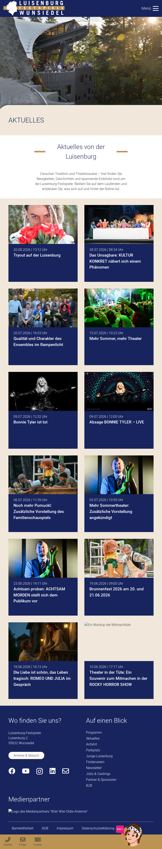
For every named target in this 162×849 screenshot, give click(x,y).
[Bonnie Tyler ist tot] (43, 410)
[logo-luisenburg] (34, 8)
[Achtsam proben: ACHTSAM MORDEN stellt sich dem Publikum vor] (43, 577)
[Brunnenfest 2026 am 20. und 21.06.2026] (119, 577)
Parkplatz (93, 750)
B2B (89, 786)
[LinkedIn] (52, 771)
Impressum (65, 828)
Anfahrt (91, 744)
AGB (45, 828)
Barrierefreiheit (22, 828)
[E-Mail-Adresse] (65, 771)
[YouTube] (26, 771)
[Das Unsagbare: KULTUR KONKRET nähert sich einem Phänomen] (119, 243)
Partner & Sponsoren (101, 780)
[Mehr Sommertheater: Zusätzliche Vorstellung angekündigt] (119, 493)
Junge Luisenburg (99, 756)
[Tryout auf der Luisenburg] (43, 243)
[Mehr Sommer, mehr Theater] (119, 327)
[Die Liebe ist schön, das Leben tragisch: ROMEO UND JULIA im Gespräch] (43, 660)
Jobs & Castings (98, 774)
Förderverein (95, 762)
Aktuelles (93, 738)
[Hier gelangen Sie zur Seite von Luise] (129, 846)
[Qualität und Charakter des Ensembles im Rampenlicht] (43, 327)
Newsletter (94, 768)
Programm (94, 733)
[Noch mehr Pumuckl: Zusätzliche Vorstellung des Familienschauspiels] (43, 493)
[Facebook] (11, 771)
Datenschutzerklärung (98, 828)
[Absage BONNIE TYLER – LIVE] (119, 410)
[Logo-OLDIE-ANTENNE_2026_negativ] (48, 811)
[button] (150, 8)
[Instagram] (39, 771)
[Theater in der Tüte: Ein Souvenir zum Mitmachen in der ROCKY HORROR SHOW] (119, 660)
